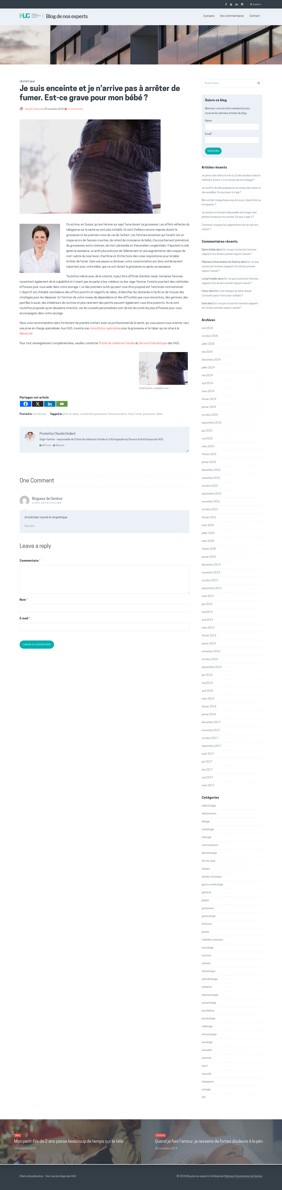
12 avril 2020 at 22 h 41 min (46, 503)
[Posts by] (22, 109)
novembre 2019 (211, 572)
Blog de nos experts (67, 16)
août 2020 (208, 525)
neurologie (207, 948)
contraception (210, 845)
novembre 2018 (211, 651)
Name (208, 120)
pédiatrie (207, 987)
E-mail (25, 618)
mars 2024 (208, 391)
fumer (138, 414)
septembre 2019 (211, 588)
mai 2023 (207, 438)
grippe (205, 900)
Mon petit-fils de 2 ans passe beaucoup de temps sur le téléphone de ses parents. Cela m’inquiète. (103, 1141)
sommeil (206, 1058)
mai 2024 (207, 375)
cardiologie (208, 829)
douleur (206, 869)
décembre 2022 (211, 470)
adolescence (209, 813)
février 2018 (209, 706)
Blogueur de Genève (47, 499)
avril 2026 (207, 328)
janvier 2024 (209, 407)
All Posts (46, 445)
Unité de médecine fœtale (117, 343)
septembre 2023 (211, 423)
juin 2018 (207, 675)
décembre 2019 (211, 565)
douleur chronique (212, 877)
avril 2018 (207, 691)
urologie (206, 1089)
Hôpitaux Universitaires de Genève (243, 1176)
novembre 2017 (211, 730)
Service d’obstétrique (153, 343)
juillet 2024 (208, 367)
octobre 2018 (210, 659)
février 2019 (209, 635)
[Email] (62, 404)
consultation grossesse (93, 414)
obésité (206, 963)
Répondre (29, 526)
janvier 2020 (209, 557)
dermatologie (209, 853)
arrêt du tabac (71, 414)
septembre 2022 (211, 494)
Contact (255, 16)
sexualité (207, 1050)
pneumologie (209, 1003)
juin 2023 (207, 431)
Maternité (26, 333)
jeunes (205, 932)
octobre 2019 (210, 580)
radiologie (207, 1026)
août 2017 (208, 754)
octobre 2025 (210, 336)
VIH (203, 1097)
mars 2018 (208, 699)
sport (205, 1066)
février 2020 (209, 549)
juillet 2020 (208, 533)
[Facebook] (25, 404)
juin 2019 (207, 604)
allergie (206, 821)
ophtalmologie (210, 979)
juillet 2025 (208, 344)
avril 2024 (207, 383)
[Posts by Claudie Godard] (30, 438)
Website (59, 445)
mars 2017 (208, 785)
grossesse (149, 414)
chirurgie (206, 837)
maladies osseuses (212, 940)
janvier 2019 (209, 643)
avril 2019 (207, 620)
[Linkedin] (49, 404)
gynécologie (209, 916)
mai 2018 (207, 683)
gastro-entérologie (212, 884)
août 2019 (208, 596)
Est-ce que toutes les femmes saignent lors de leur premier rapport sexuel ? (230, 266)
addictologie (209, 806)
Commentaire (30, 560)
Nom (24, 600)
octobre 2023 (210, 415)
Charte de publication (32, 1176)
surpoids (206, 1074)
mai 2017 (207, 770)
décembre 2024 (211, 360)
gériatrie (206, 892)
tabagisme (208, 1082)
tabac (159, 414)
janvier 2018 (209, 714)
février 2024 (209, 399)
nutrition (206, 955)
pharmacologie (210, 995)
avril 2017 (207, 777)
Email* (208, 134)
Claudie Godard (33, 109)
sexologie (207, 1042)
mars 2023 (208, 446)
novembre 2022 (211, 478)
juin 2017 (207, 762)
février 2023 (209, 454)
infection (207, 924)
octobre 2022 (210, 486)
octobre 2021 (210, 509)
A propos (208, 16)
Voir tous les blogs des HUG (60, 1176)
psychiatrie (208, 1011)
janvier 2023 (209, 462)
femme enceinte (117, 414)
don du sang (208, 861)
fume (131, 414)
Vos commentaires (232, 16)
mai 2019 (207, 612)
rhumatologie (209, 1034)
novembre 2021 (211, 501)
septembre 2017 (211, 746)
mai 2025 (207, 352)
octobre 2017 (210, 738)
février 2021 (209, 517)
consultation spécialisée (105, 328)
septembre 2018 (211, 667)
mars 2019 (208, 628)
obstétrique (39, 414)
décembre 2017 (211, 722)
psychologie (208, 1018)
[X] (37, 404)
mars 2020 (208, 541)
